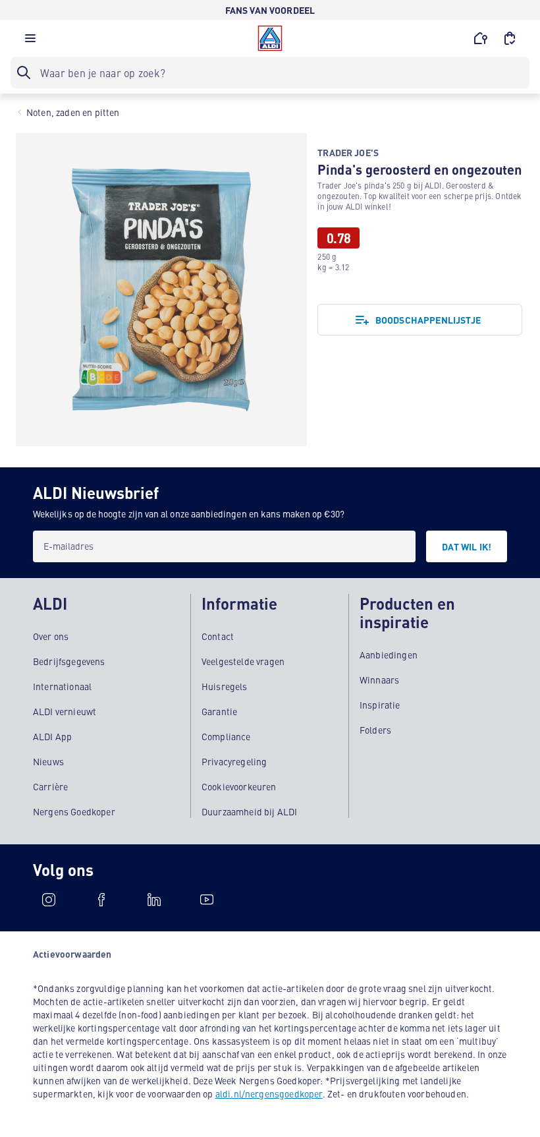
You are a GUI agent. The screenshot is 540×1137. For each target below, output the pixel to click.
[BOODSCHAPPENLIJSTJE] (510, 38)
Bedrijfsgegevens (69, 661)
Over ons (50, 636)
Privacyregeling (234, 761)
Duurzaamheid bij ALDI (249, 811)
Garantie (219, 711)
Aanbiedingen (389, 654)
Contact (218, 636)
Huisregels (225, 686)
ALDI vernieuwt (64, 711)
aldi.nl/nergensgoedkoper (269, 1093)
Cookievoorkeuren (239, 786)
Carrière (50, 786)
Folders (375, 729)
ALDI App (52, 736)
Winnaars (379, 679)
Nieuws (48, 761)
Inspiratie (380, 704)
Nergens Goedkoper (74, 811)
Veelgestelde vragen (243, 661)
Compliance (226, 736)
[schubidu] (101, 900)
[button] (30, 41)
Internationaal (62, 686)
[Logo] (270, 38)
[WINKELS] (481, 38)
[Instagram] (49, 900)
